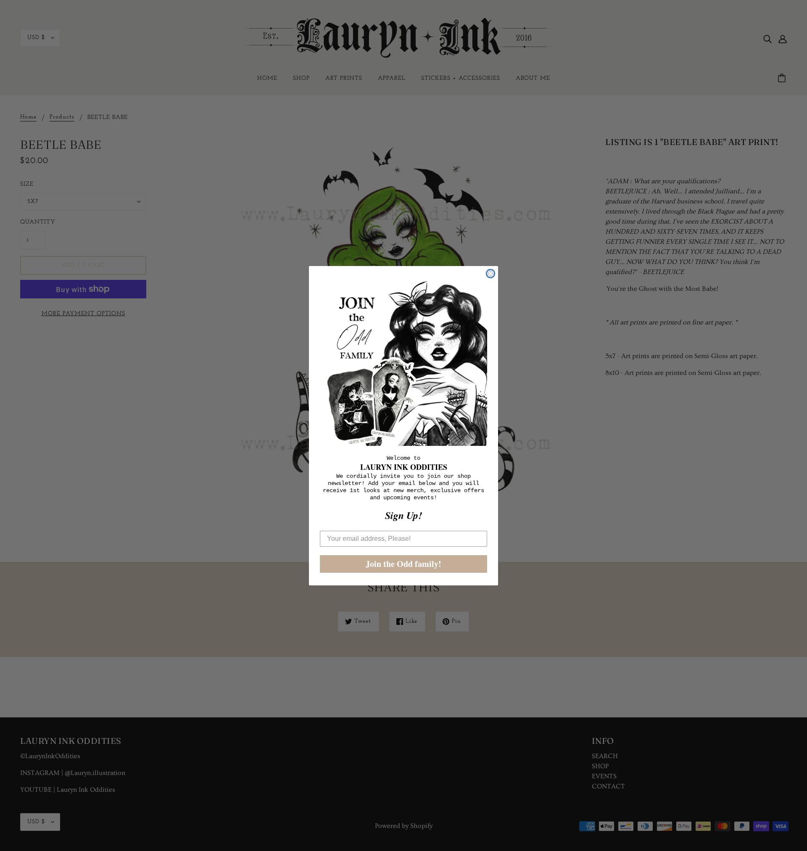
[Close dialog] (490, 273)
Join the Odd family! (403, 564)
